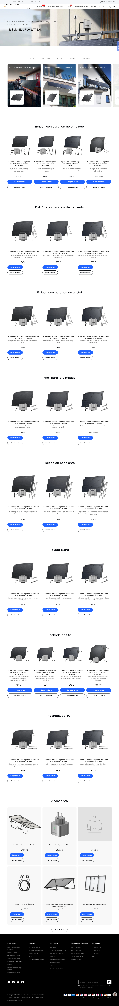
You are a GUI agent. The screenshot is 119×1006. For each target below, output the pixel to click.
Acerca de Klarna (55, 972)
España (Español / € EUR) (108, 1)
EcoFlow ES (21, 995)
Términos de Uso (76, 959)
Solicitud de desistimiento (36, 959)
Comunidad (95, 953)
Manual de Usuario (34, 947)
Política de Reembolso (77, 953)
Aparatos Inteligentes (13, 958)
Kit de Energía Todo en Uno (58, 950)
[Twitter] (13, 982)
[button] (117, 46)
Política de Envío (76, 950)
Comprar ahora (19, 182)
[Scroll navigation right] (103, 6)
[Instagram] (18, 982)
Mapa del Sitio (39, 997)
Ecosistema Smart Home (14, 961)
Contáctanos (96, 950)
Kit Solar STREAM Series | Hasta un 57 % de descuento (26, 2)
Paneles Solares (12, 952)
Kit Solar (9, 964)
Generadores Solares (13, 955)
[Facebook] (8, 982)
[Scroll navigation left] (100, 6)
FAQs (30, 956)
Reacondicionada (55, 963)
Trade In (52, 966)
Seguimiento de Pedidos (36, 950)
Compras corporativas (56, 969)
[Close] (116, 40)
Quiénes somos (96, 947)
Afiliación (52, 956)
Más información (20, 187)
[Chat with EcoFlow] (114, 994)
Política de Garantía (77, 956)
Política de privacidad (27, 997)
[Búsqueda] (107, 6)
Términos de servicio (13, 997)
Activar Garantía (33, 953)
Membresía (53, 947)
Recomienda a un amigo (57, 953)
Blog (93, 956)
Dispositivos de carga (13, 973)
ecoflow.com (7, 2)
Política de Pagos (76, 947)
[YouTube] (22, 982)
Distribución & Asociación (57, 959)
